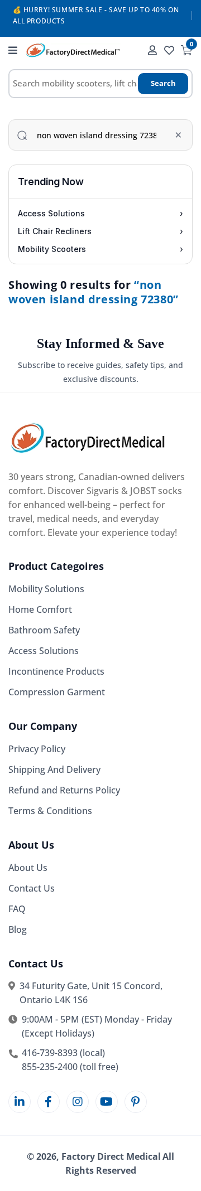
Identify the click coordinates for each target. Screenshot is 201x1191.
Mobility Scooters (100, 249)
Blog (17, 929)
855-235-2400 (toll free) (70, 1067)
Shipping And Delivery (54, 769)
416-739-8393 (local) (63, 1053)
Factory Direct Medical (111, 1156)
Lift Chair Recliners (100, 231)
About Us (27, 867)
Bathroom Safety (44, 630)
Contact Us (31, 888)
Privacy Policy (36, 749)
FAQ (17, 909)
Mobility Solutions (46, 589)
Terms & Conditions (50, 811)
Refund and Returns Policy (64, 790)
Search (163, 83)
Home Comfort (40, 609)
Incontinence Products (56, 671)
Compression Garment (56, 692)
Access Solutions (100, 213)
